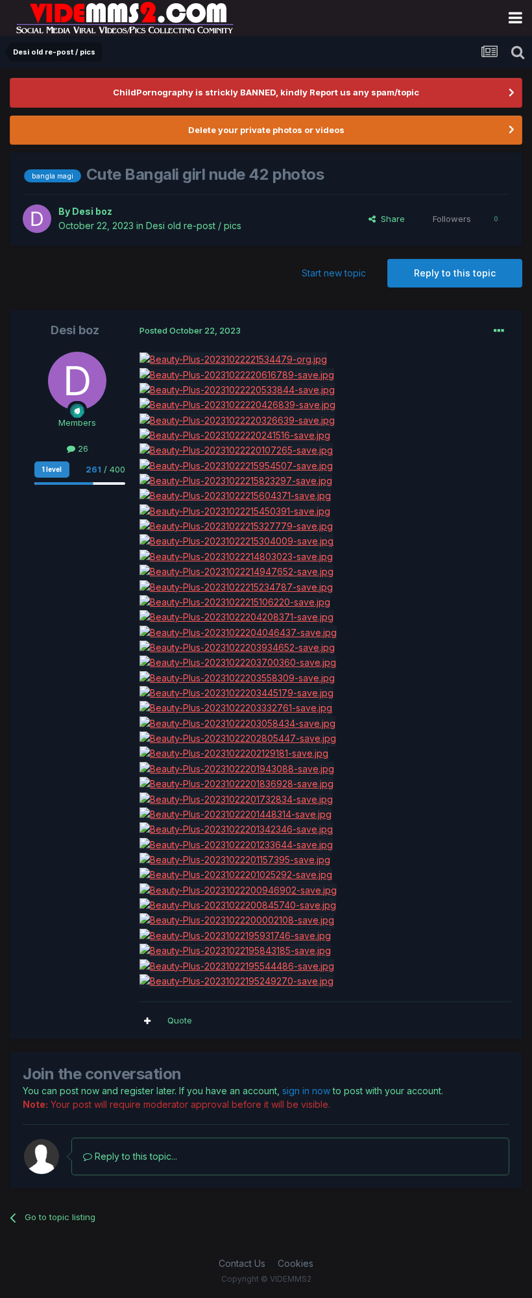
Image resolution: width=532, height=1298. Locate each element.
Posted (190, 330)
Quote (179, 1020)
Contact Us (242, 1263)
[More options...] (499, 331)
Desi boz (92, 211)
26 (81, 448)
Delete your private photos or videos (266, 130)
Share (390, 219)
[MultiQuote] (147, 1021)
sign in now (306, 1090)
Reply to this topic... (134, 1156)
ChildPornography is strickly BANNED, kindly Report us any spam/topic (266, 92)
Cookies (295, 1263)
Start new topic (334, 272)
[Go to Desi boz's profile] (37, 218)
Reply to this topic (455, 272)
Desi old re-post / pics (193, 225)
